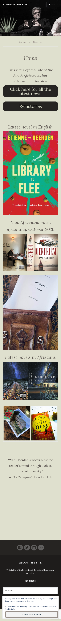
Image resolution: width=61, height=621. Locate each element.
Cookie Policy (10, 609)
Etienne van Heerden (30, 42)
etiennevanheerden (15, 5)
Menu (52, 4)
